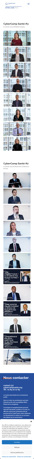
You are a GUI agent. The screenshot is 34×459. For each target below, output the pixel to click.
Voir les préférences (17, 452)
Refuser (17, 447)
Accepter (17, 442)
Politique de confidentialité (9, 456)
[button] (31, 421)
